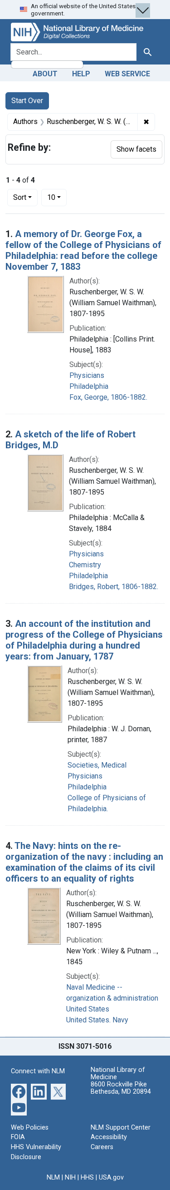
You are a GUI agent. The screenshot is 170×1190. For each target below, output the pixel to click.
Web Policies (30, 1127)
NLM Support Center (121, 1127)
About (45, 73)
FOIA (18, 1137)
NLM (53, 1177)
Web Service (127, 73)
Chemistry (85, 564)
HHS (87, 1177)
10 (57, 197)
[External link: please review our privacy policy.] (19, 1090)
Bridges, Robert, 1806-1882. (113, 586)
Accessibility (109, 1137)
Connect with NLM (38, 1071)
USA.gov (111, 1177)
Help (81, 73)
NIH (70, 1177)
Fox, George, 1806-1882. (108, 397)
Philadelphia (88, 386)
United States (87, 1009)
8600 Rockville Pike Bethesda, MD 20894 (121, 1088)
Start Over (27, 100)
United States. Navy (97, 1020)
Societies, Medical (97, 765)
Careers (102, 1147)
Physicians (86, 375)
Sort (19, 197)
